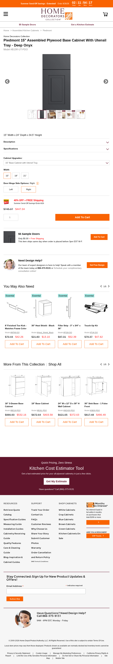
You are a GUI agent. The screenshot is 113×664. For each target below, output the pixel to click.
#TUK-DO (94, 333)
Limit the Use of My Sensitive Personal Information (37, 656)
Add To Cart (82, 217)
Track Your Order (40, 510)
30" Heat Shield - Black (42, 325)
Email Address (44, 586)
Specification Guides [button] (15, 519)
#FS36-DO (67, 333)
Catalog (7, 514)
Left (11, 189)
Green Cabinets (67, 529)
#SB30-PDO (95, 410)
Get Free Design (97, 265)
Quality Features (12, 543)
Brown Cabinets (67, 524)
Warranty (36, 548)
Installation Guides (13, 529)
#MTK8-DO (14, 333)
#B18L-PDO (42, 410)
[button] (105, 14)
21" (24, 176)
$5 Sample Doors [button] (27, 24)
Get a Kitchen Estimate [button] (82, 24)
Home (6, 30)
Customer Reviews (41, 524)
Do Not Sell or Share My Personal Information (80, 656)
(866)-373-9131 (66, 489)
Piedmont (47, 30)
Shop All (54, 364)
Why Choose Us (39, 529)
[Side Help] (37, 183)
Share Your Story (40, 533)
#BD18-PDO (15, 410)
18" (16, 176)
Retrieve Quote (12, 510)
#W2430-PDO (69, 410)
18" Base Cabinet (40, 403)
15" (7, 176)
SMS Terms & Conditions (39, 561)
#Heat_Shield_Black (45, 333)
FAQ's (34, 519)
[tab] (56, 142)
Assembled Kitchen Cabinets (25, 30)
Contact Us (37, 514)
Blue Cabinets (66, 519)
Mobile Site (60, 658)
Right (28, 189)
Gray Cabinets (66, 514)
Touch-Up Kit (91, 325)
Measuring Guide (13, 524)
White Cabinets (67, 510)
